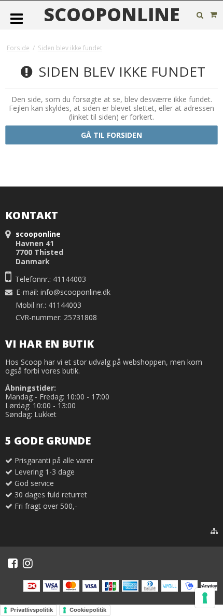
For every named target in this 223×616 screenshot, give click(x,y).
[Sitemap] (214, 531)
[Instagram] (28, 563)
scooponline (112, 14)
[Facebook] (13, 563)
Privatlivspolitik (31, 609)
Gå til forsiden (111, 135)
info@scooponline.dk (75, 292)
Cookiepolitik (87, 609)
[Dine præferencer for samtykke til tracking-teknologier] (205, 598)
